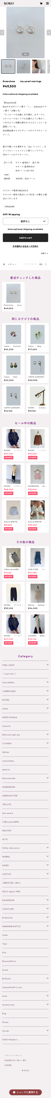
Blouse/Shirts (9, 961)
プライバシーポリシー (14, 1055)
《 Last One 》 (9, 674)
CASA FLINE (8, 909)
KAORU (5, 865)
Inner (5, 996)
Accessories (8, 1004)
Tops (4, 944)
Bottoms (6, 978)
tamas (5, 708)
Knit (4, 952)
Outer (5, 935)
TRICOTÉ (6, 804)
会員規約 (8, 1065)
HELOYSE (6, 830)
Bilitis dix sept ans (11, 734)
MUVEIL (6, 700)
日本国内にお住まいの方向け (25, 246)
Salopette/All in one (12, 987)
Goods (5, 1031)
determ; (6, 769)
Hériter (5, 752)
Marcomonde (8, 778)
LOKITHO (6, 874)
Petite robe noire (11, 848)
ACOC (5, 839)
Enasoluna (7, 917)
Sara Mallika (8, 682)
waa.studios (8, 761)
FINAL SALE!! (8, 665)
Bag (4, 1013)
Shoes (5, 1022)
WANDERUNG (8, 787)
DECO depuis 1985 (11, 891)
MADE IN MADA (9, 717)
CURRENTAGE (9, 691)
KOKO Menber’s (10, 1039)
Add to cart (25, 237)
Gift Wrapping (11, 214)
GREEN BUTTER (10, 795)
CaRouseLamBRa (10, 822)
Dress (5, 970)
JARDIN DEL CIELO (11, 883)
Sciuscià (6, 726)
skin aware (7, 813)
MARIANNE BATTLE (11, 926)
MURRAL (6, 856)
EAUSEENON (8, 900)
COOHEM (6, 743)
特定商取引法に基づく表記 (15, 1060)
